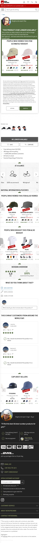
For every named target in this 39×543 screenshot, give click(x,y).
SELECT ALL (25, 108)
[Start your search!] (36, 9)
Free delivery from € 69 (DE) (12, 149)
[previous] (5, 57)
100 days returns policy (11, 151)
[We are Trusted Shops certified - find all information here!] (22, 439)
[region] (19, 95)
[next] (34, 57)
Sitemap (5, 536)
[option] (12, 176)
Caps (3, 14)
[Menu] (2, 9)
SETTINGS (12, 108)
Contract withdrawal (9, 516)
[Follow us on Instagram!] (4, 500)
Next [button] (36, 174)
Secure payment (10, 438)
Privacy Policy (6, 103)
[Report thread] (12, 330)
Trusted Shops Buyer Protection (13, 158)
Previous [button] (3, 174)
